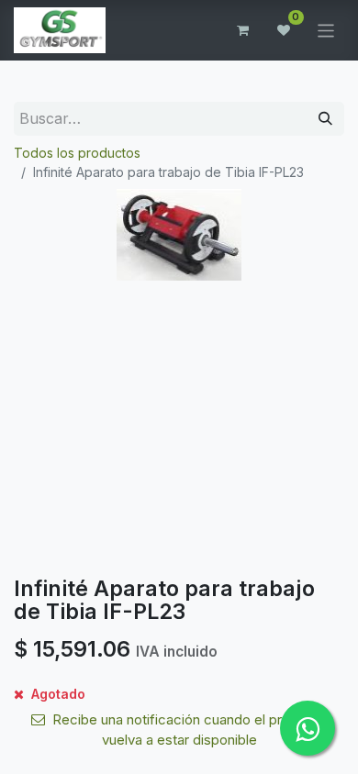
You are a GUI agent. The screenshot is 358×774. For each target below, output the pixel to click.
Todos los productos (77, 152)
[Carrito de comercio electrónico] (243, 30)
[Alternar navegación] (326, 30)
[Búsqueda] (325, 119)
